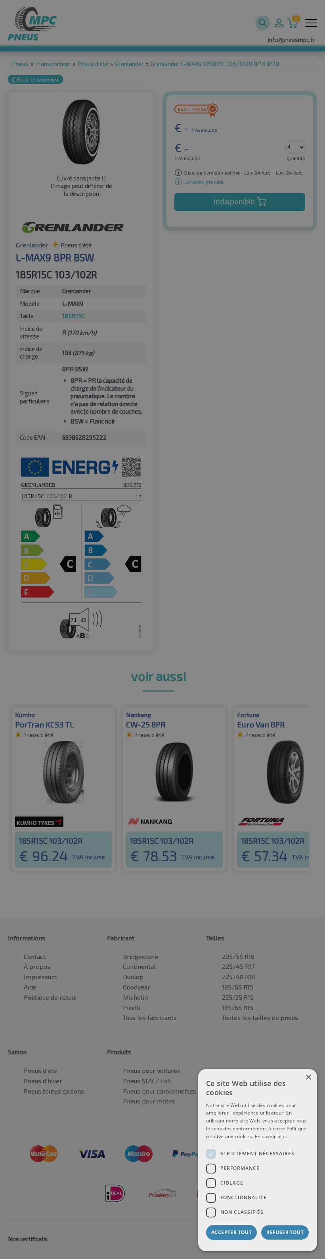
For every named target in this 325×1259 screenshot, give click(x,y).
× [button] (308, 1077)
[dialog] (257, 1160)
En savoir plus (271, 1136)
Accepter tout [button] (231, 1232)
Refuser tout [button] (285, 1232)
